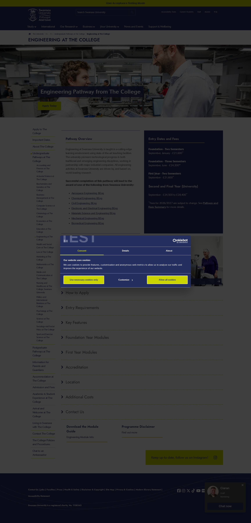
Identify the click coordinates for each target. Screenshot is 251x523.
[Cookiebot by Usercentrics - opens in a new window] (175, 241)
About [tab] (169, 250)
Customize (123, 279)
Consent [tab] (82, 250)
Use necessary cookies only (84, 279)
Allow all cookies (167, 279)
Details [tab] (125, 250)
